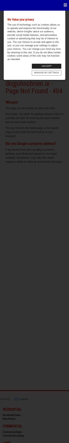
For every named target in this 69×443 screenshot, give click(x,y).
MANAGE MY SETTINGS (46, 72)
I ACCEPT (47, 66)
